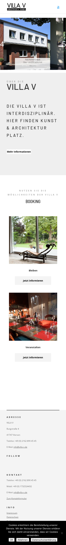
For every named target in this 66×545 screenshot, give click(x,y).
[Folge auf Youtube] (14, 464)
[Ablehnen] (61, 533)
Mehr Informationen (19, 151)
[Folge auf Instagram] (7, 464)
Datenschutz (12, 517)
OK (11, 539)
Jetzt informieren (33, 280)
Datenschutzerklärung (44, 539)
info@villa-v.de (20, 447)
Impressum (12, 513)
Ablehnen (23, 539)
